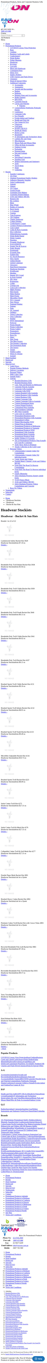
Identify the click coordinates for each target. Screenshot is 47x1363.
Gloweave (13, 265)
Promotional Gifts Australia (24, 432)
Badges (17, 91)
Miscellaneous (20, 141)
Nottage (13, 306)
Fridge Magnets (15, 60)
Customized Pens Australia (24, 407)
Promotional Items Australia (25, 434)
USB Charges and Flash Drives (21, 77)
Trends (12, 350)
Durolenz (13, 240)
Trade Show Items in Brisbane (25, 445)
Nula (12, 308)
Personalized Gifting (22, 420)
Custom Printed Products (24, 405)
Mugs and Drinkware (17, 68)
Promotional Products (13, 46)
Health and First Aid (22, 120)
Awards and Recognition (24, 89)
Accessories (19, 85)
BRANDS (18, 99)
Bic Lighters (14, 201)
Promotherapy (15, 333)
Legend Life (14, 286)
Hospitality (18, 135)
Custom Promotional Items (24, 403)
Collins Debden (15, 221)
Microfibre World (16, 298)
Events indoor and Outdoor (24, 118)
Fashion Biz (14, 255)
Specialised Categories (23, 157)
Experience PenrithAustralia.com (22, 1354)
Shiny (12, 337)
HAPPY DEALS (21, 128)
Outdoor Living (20, 147)
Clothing (13, 52)
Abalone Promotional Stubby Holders (23, 178)
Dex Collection (15, 232)
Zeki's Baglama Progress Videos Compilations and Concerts (26, 485)
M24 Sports (14, 292)
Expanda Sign (15, 252)
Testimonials (9, 490)
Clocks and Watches (22, 104)
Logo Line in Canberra (23, 414)
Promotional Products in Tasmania (27, 428)
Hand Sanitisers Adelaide (24, 410)
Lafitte (12, 283)
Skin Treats (14, 339)
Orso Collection (15, 317)
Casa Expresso (15, 215)
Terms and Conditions (13, 1215)
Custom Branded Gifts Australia (26, 393)
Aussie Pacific (15, 190)
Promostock (14, 331)
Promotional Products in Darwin (17, 1202)
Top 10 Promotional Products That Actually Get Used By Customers (30, 442)
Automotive (19, 87)
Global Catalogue (16, 263)
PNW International (17, 321)
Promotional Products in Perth (16, 1207)
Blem (12, 203)
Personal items (20, 151)
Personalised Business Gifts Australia (28, 418)
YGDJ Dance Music (22, 480)
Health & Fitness (21, 130)
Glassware (18, 124)
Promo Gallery (15, 329)
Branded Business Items (23, 383)
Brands (8, 172)
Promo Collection (16, 327)
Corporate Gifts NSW (22, 391)
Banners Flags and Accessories (26, 95)
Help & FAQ (10, 364)
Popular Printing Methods (19, 368)
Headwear (13, 62)
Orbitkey (13, 312)
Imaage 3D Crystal (17, 275)
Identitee (13, 273)
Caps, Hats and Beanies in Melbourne (28, 385)
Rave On (13, 335)
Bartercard (9, 360)
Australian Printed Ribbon (19, 195)
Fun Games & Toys (22, 122)
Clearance (13, 79)
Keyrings (13, 64)
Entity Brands (15, 248)
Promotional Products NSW (25, 430)
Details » (4, 545)
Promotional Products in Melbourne (27, 426)
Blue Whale (14, 205)
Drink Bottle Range (17, 236)
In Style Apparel (16, 277)
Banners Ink (14, 199)
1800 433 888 (6, 31)
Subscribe (9, 492)
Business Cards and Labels (19, 54)
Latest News (14, 366)
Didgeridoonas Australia (18, 234)
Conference (19, 112)
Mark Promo (14, 296)
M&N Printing (15, 290)
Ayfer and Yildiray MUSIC (20, 197)
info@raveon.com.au (20, 1245)
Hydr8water (14, 271)
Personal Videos (16, 372)
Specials (8, 362)
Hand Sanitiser (10, 358)
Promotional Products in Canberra (17, 1200)
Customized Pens (16, 71)
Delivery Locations (17, 370)
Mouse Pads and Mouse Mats (25, 143)
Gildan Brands (15, 261)
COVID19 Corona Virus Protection (23, 48)
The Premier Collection (18, 343)
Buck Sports (14, 209)
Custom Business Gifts (23, 397)
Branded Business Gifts (23, 381)
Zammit (13, 356)
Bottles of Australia (17, 207)
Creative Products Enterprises (20, 226)
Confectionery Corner (18, 224)
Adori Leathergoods (17, 182)
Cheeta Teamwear (16, 219)
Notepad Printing (16, 304)
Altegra (12, 186)
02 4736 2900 (18, 1238)
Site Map (8, 1213)
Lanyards (13, 66)
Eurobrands (14, 250)
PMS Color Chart (16, 374)
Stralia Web (8, 1354)
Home (7, 44)
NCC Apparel (15, 300)
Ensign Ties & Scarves (18, 246)
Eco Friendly (19, 116)
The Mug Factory (16, 341)
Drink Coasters (15, 238)
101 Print (13, 176)
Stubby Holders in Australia (25, 438)
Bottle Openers (20, 97)
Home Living (19, 133)
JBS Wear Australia (22, 412)
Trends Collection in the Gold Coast (27, 447)
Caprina (13, 213)
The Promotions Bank (18, 345)
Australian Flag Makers (18, 193)
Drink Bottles (15, 58)
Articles (13, 379)
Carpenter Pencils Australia (24, 387)
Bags (12, 50)
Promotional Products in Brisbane (17, 1198)
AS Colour (14, 188)
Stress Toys (14, 73)
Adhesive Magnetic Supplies (20, 180)
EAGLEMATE (15, 244)
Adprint (13, 184)
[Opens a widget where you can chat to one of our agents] (38, 1359)
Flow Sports (14, 259)
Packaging (18, 149)
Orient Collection (16, 314)
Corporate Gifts (20, 114)
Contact (8, 494)
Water (17, 168)
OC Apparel (14, 310)
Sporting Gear (20, 159)
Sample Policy (15, 376)
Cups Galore (14, 228)
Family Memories (21, 474)
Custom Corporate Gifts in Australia (27, 401)
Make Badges (15, 294)
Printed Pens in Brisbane (23, 424)
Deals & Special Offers (18, 81)
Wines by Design (16, 354)
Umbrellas (18, 170)
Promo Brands (15, 325)
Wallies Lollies (15, 352)
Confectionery (15, 56)
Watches (22, 106)
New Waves (14, 302)
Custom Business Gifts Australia (26, 395)
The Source (14, 348)
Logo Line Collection (18, 288)
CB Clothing (14, 217)
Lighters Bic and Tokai (23, 139)
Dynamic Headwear (17, 242)
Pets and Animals (21, 153)
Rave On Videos (16, 488)
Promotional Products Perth (24, 436)
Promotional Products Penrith (16, 1211)
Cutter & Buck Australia (18, 230)
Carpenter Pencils (21, 102)
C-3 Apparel (14, 211)
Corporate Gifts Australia (24, 389)
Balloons (18, 93)
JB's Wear (13, 279)
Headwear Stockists (17, 269)
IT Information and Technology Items (28, 137)
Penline (12, 319)
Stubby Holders (15, 75)
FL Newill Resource (17, 257)
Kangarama (14, 281)
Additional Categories (18, 83)
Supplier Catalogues (17, 174)
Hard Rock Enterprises (18, 267)
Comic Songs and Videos (24, 459)
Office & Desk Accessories (24, 145)
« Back (3, 1049)
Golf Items (18, 126)
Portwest (13, 323)
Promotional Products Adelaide (16, 1196)
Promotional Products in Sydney (17, 1209)
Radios (17, 155)
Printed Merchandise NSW (24, 422)
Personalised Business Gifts (24, 416)
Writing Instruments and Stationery (27, 161)
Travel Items (19, 166)
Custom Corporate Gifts (23, 399)
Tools (17, 164)
